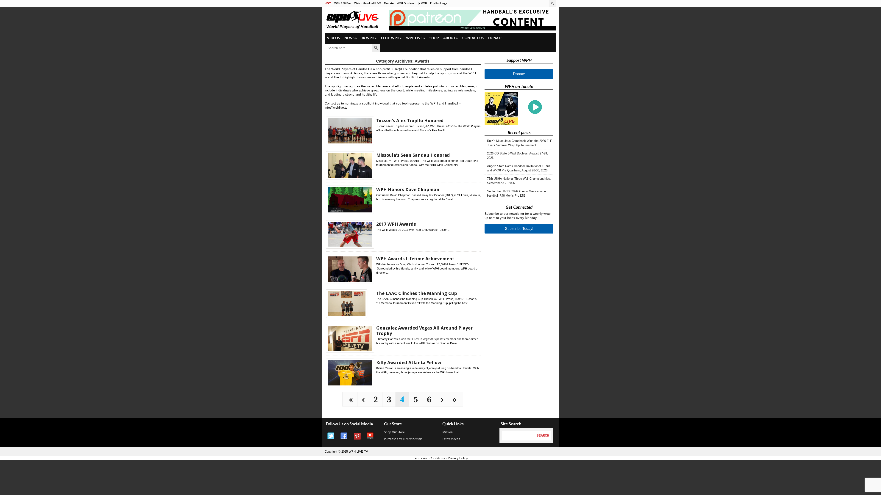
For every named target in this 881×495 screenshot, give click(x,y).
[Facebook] (344, 436)
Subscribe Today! (519, 229)
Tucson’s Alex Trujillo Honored (410, 120)
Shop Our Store (394, 432)
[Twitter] (331, 436)
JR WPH (368, 38)
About (450, 38)
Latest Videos (451, 439)
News (350, 38)
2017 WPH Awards (396, 224)
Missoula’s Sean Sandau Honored (413, 155)
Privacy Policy (458, 458)
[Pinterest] (357, 436)
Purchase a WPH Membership (403, 439)
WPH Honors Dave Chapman (407, 189)
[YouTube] (370, 436)
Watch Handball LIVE (367, 3)
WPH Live (415, 38)
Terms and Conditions (429, 458)
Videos (333, 38)
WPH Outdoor (406, 3)
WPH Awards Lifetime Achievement (415, 258)
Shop (434, 38)
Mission (448, 432)
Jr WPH (422, 3)
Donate (389, 3)
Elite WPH (391, 38)
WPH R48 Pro (342, 3)
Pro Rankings (438, 3)
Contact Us (473, 38)
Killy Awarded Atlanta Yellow (408, 362)
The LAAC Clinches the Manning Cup (416, 293)
